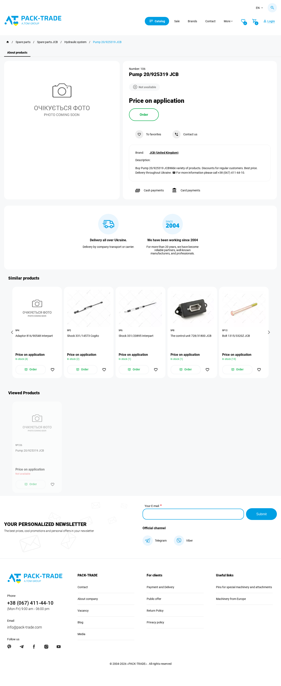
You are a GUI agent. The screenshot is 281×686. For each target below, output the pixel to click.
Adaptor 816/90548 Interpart (34, 335)
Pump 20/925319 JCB (29, 450)
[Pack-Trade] (7, 42)
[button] (12, 332)
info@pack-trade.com (24, 627)
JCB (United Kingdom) (164, 152)
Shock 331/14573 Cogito (83, 335)
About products (17, 52)
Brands (192, 21)
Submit (261, 514)
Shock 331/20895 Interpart (136, 335)
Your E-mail (152, 506)
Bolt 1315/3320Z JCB (236, 335)
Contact (210, 21)
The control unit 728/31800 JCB (191, 335)
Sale (177, 21)
